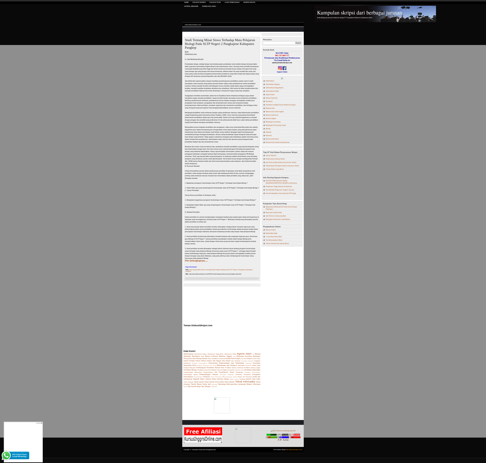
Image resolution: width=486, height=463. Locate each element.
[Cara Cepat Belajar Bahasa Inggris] (282, 79)
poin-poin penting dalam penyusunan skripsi (281, 162)
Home (186, 2)
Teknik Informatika (245, 381)
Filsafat (227, 358)
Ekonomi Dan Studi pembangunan (277, 142)
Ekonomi (269, 135)
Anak (202, 356)
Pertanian (206, 377)
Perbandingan (256, 372)
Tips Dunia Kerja (194, 386)
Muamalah (249, 365)
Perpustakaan (188, 377)
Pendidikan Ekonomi (203, 370)
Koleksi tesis (215, 2)
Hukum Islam (256, 358)
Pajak (258, 365)
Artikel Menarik (191, 6)
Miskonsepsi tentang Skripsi (275, 159)
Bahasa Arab (270, 108)
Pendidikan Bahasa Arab (215, 368)
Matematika (241, 365)
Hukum (249, 358)
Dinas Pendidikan (213, 358)
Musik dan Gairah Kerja (274, 212)
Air (253, 354)
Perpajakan (256, 374)
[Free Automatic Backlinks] (272, 435)
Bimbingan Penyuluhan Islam (276, 125)
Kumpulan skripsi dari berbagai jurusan (359, 12)
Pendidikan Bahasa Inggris (252, 367)
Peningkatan (239, 372)
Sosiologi (242, 379)
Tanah (185, 382)
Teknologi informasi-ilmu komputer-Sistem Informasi (239, 384)
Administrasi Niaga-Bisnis (216, 354)
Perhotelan (238, 374)
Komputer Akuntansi (203, 365)
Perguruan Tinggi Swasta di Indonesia (279, 186)
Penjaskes (248, 372)
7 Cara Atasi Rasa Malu (274, 237)
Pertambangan (198, 377)
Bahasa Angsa (271, 230)
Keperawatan (213, 363)
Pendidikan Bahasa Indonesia (234, 367)
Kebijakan (257, 361)
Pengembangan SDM (210, 372)
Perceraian (223, 374)
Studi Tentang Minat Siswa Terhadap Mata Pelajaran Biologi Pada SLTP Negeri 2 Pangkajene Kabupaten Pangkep (220, 43)
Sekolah (208, 379)
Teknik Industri (199, 382)
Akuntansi (196, 356)
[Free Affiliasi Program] (203, 442)
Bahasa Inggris (225, 356)
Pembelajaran (201, 368)
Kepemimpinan (203, 363)
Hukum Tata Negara (214, 361)
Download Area (209, 6)
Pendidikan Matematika (252, 370)
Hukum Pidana (200, 361)
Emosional (222, 358)
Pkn (223, 377)
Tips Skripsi (205, 386)
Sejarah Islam (199, 379)
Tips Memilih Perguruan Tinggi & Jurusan (280, 190)
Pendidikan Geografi (227, 370)
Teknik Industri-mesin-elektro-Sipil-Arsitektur (219, 382)
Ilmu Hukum (226, 361)
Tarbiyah (190, 382)
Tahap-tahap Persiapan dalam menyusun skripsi (282, 166)
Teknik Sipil (206, 384)
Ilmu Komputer (236, 361)
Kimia (194, 365)
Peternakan (218, 377)
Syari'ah (248, 379)
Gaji (242, 358)
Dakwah (204, 358)
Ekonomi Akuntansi (272, 139)
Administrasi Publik (230, 354)
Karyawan (251, 361)
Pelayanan (192, 367)
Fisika (233, 358)
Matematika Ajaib (271, 233)
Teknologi (214, 384)
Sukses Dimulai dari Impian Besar (277, 243)
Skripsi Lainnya (234, 379)
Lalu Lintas (212, 365)
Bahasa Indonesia (211, 356)
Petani (212, 377)
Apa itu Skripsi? (271, 155)
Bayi (234, 356)
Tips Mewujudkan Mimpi (274, 240)
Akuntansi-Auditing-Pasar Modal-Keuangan (281, 105)
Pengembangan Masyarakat (193, 372)
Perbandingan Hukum (208, 374)
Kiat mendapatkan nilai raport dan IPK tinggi (281, 193)
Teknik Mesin (196, 384)
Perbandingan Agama (191, 374)
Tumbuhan (214, 386)
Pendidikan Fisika (215, 370)
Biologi (198, 358)
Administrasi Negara (200, 354)
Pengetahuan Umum (226, 372)
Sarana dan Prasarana (244, 377)
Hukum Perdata (189, 361)
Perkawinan (247, 374)
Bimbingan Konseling (244, 356)
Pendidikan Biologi (190, 370)
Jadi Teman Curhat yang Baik (276, 216)
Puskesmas (229, 377)
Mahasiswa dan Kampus (227, 365)
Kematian (194, 363)
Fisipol (237, 358)
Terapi (185, 386)
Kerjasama (248, 363)
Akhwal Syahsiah (272, 98)
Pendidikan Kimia (239, 370)
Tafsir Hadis (256, 379)
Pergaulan (231, 374)
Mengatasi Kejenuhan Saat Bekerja (278, 219)
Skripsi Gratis (249, 2)
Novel (254, 365)
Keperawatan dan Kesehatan (231, 363)
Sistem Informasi (217, 379)
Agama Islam (244, 353)
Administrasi (188, 354)
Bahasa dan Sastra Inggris (275, 112)
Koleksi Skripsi (199, 2)
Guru (245, 358)
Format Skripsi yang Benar (275, 169)
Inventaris (244, 361)
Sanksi (235, 377)
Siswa (226, 379)
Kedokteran (187, 363)
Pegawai (186, 367)
